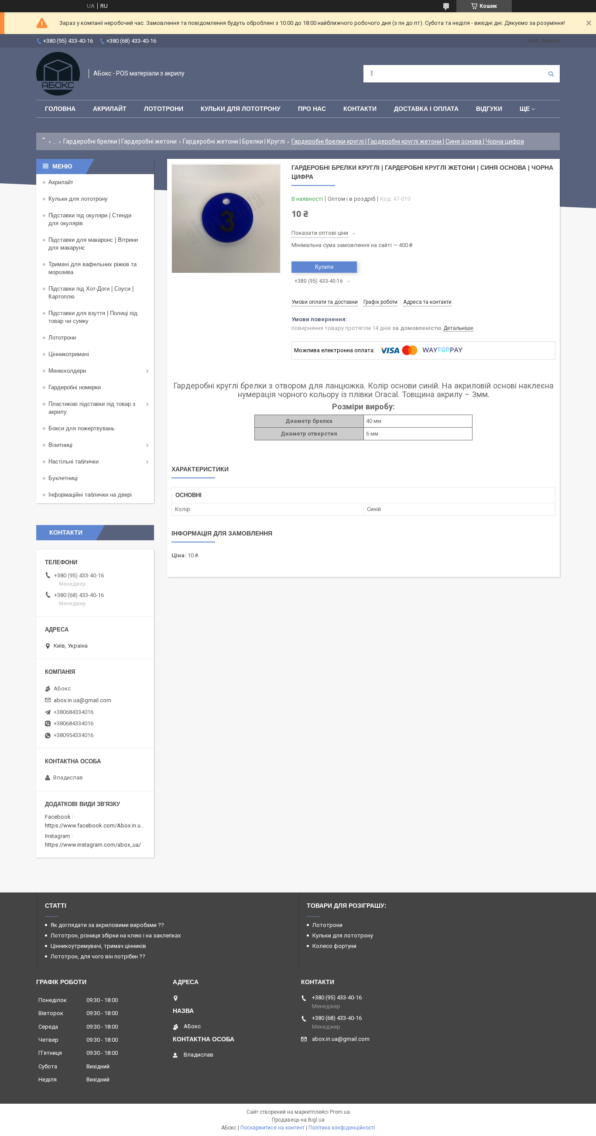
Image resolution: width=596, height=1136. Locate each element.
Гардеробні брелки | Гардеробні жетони (120, 141)
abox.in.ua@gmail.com (82, 700)
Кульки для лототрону (241, 108)
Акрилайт (110, 108)
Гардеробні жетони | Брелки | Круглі (234, 141)
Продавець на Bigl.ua (298, 1120)
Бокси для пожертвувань (81, 428)
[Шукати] (551, 73)
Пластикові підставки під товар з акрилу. (91, 408)
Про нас (312, 108)
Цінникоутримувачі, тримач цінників (98, 946)
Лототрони (163, 108)
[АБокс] (58, 74)
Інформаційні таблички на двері (90, 494)
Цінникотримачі (68, 354)
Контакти (360, 108)
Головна (60, 108)
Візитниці (60, 445)
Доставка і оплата (426, 108)
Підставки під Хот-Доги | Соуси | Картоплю (91, 292)
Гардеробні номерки (74, 387)
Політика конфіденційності (341, 1128)
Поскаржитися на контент (272, 1128)
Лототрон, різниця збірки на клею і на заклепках (116, 935)
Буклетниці (63, 478)
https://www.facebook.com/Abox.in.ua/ (95, 825)
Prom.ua (340, 1112)
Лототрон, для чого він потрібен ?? (98, 956)
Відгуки (489, 108)
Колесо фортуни (334, 946)
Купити (324, 267)
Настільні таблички (73, 461)
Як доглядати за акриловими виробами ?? (107, 925)
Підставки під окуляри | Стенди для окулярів (89, 219)
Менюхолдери (67, 370)
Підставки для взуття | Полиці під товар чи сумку (92, 317)
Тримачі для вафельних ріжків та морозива (92, 268)
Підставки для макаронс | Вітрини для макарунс (93, 244)
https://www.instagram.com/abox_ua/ (93, 844)
